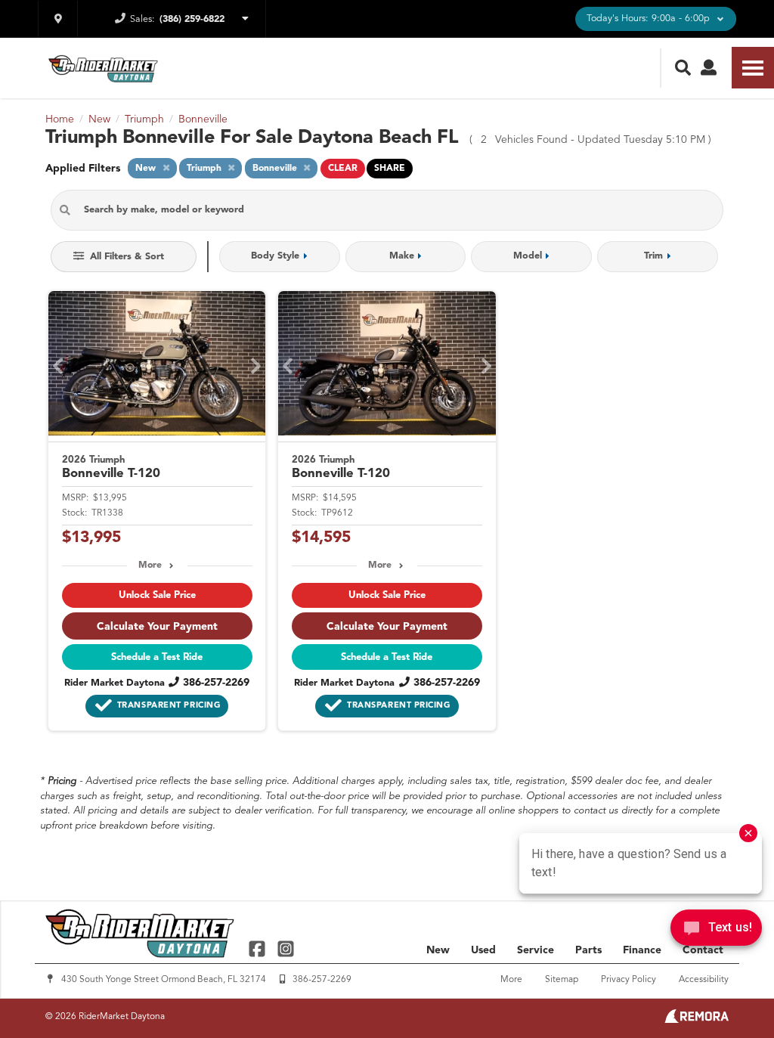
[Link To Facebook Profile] (259, 947)
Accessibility (704, 979)
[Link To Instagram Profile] (285, 947)
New (438, 950)
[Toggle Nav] (753, 67)
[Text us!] (716, 931)
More (150, 565)
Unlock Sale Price (157, 595)
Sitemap (561, 979)
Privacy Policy (628, 979)
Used (483, 950)
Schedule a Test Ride (157, 657)
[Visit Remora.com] (696, 1020)
